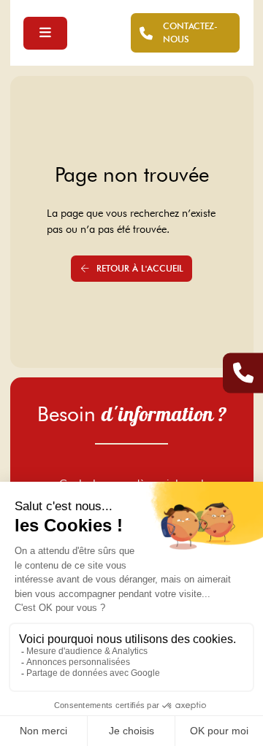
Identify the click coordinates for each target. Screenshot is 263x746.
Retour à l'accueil (139, 268)
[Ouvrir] (45, 33)
